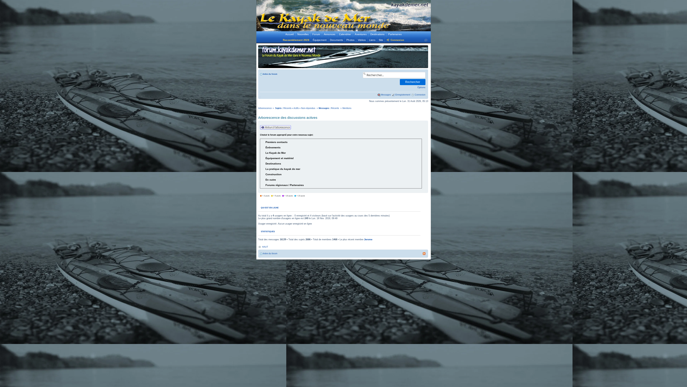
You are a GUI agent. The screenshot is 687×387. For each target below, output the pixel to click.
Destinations (377, 34)
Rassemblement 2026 (296, 40)
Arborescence (265, 108)
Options (421, 87)
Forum (316, 34)
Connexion (397, 40)
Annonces (329, 34)
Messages (386, 95)
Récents (287, 108)
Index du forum (270, 74)
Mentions (346, 108)
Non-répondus (308, 108)
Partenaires (395, 34)
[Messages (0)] (426, 40)
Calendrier (345, 34)
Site (381, 40)
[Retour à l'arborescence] (275, 127)
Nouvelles (303, 34)
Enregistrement (402, 95)
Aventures (360, 34)
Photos (350, 40)
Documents (336, 40)
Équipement (320, 40)
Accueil (289, 34)
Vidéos (362, 40)
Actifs (296, 108)
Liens (372, 40)
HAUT (265, 247)
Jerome (368, 239)
